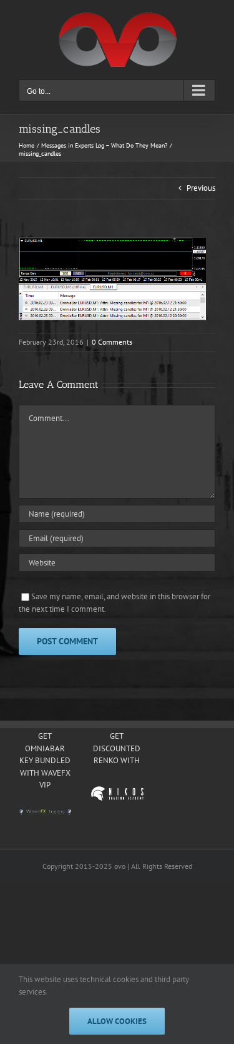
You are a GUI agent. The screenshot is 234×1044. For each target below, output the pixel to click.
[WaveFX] (45, 812)
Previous (201, 188)
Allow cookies (117, 1021)
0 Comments (112, 342)
